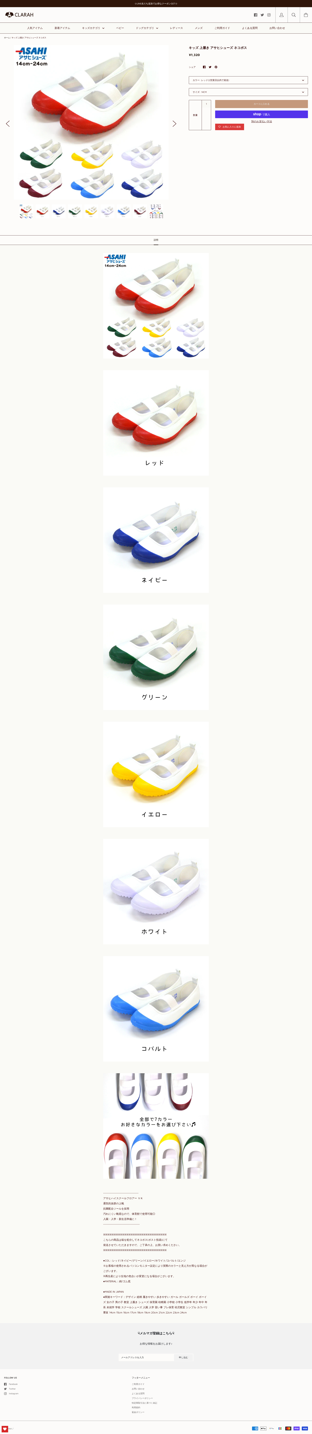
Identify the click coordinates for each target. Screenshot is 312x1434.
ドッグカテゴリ (145, 27)
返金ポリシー (138, 1412)
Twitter (12, 1388)
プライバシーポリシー (142, 1398)
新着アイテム (62, 27)
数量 (195, 115)
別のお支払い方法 (261, 121)
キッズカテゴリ (91, 27)
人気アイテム (35, 27)
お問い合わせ (277, 27)
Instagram (13, 1393)
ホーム (7, 37)
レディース (176, 27)
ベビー (120, 27)
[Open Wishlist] (5, 1429)
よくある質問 (250, 27)
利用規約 (136, 1407)
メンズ (199, 27)
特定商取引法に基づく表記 (144, 1403)
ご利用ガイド (222, 27)
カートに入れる (262, 103)
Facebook (13, 1384)
